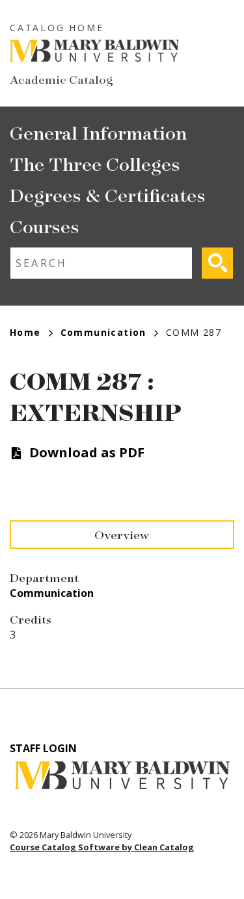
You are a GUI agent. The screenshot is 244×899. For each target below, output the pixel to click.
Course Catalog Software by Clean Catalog (102, 847)
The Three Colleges (95, 163)
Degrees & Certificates (108, 194)
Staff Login (43, 748)
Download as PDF (86, 452)
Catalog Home (57, 27)
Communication (103, 332)
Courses (44, 225)
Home (25, 332)
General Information (98, 132)
